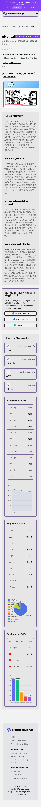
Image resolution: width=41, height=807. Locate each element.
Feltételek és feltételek (20, 740)
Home (4, 26)
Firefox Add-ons (22, 319)
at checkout (27, 8)
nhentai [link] (34, 26)
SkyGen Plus (16, 775)
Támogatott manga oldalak (18, 26)
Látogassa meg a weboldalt (26, 36)
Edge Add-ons (22, 325)
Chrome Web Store (22, 313)
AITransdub (15, 771)
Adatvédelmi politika (19, 744)
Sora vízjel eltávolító (19, 778)
